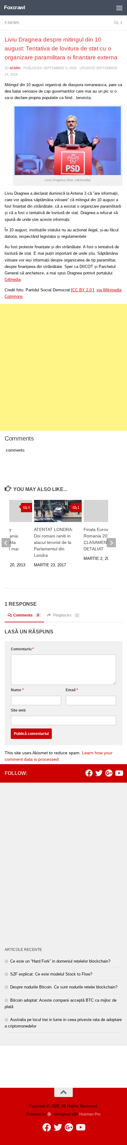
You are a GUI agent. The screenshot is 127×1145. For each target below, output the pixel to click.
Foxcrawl (14, 7)
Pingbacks (65, 615)
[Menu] (119, 7)
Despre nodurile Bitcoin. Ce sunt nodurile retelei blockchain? (63, 987)
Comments (26, 615)
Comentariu (22, 649)
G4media (13, 279)
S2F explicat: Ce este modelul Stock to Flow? (51, 974)
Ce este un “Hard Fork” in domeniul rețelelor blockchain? (60, 961)
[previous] (6, 542)
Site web (18, 710)
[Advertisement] (63, 367)
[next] (111, 542)
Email (72, 690)
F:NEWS (12, 23)
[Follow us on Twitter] (99, 773)
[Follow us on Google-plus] (109, 773)
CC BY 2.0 (82, 290)
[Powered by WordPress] (49, 1114)
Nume (17, 690)
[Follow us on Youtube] (118, 773)
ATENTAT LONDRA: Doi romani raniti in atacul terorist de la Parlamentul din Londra (53, 542)
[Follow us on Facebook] (89, 773)
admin (15, 68)
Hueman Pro (89, 1114)
